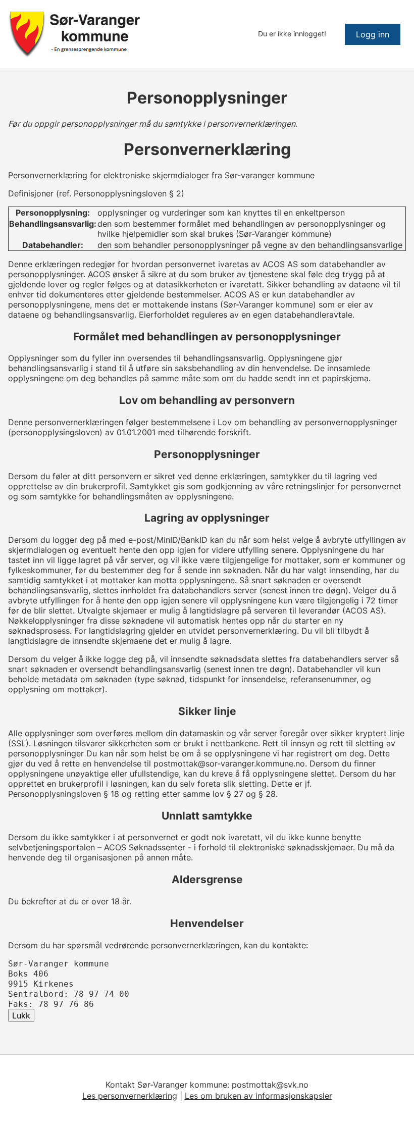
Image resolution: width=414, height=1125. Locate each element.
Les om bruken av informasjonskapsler (258, 1096)
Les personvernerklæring (129, 1096)
